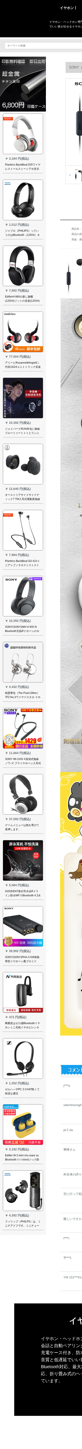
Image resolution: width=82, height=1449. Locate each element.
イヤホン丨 (68, 8)
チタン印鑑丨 (51, 1418)
